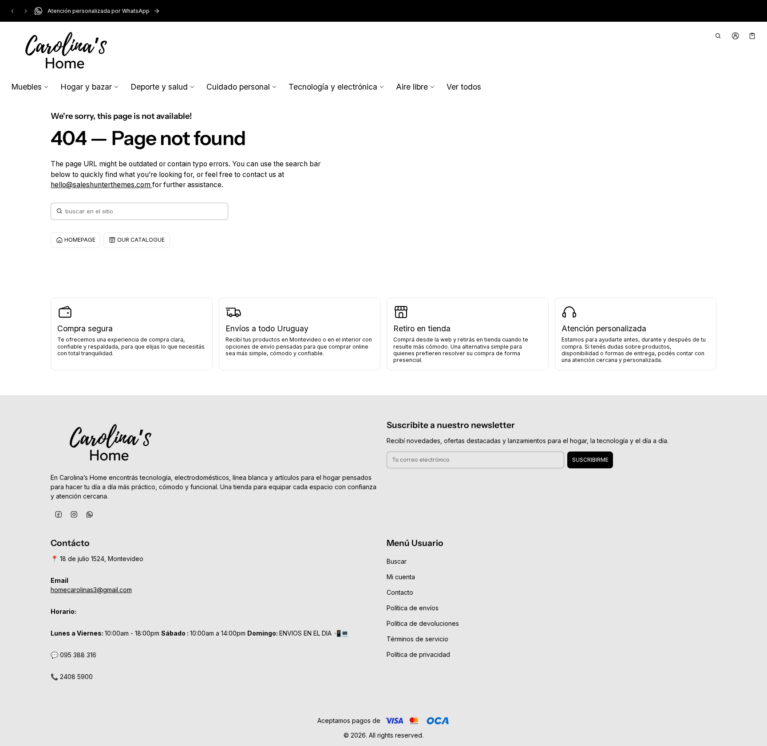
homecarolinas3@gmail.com (91, 589)
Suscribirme (590, 459)
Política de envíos (413, 608)
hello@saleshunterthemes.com (101, 185)
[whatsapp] (89, 514)
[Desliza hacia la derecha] (26, 11)
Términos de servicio (417, 639)
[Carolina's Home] (66, 51)
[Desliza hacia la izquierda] (12, 11)
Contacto (400, 592)
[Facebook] (58, 514)
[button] (718, 35)
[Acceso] (735, 35)
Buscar (397, 561)
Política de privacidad (418, 654)
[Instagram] (74, 514)
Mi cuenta (401, 577)
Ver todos (464, 86)
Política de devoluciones (423, 623)
